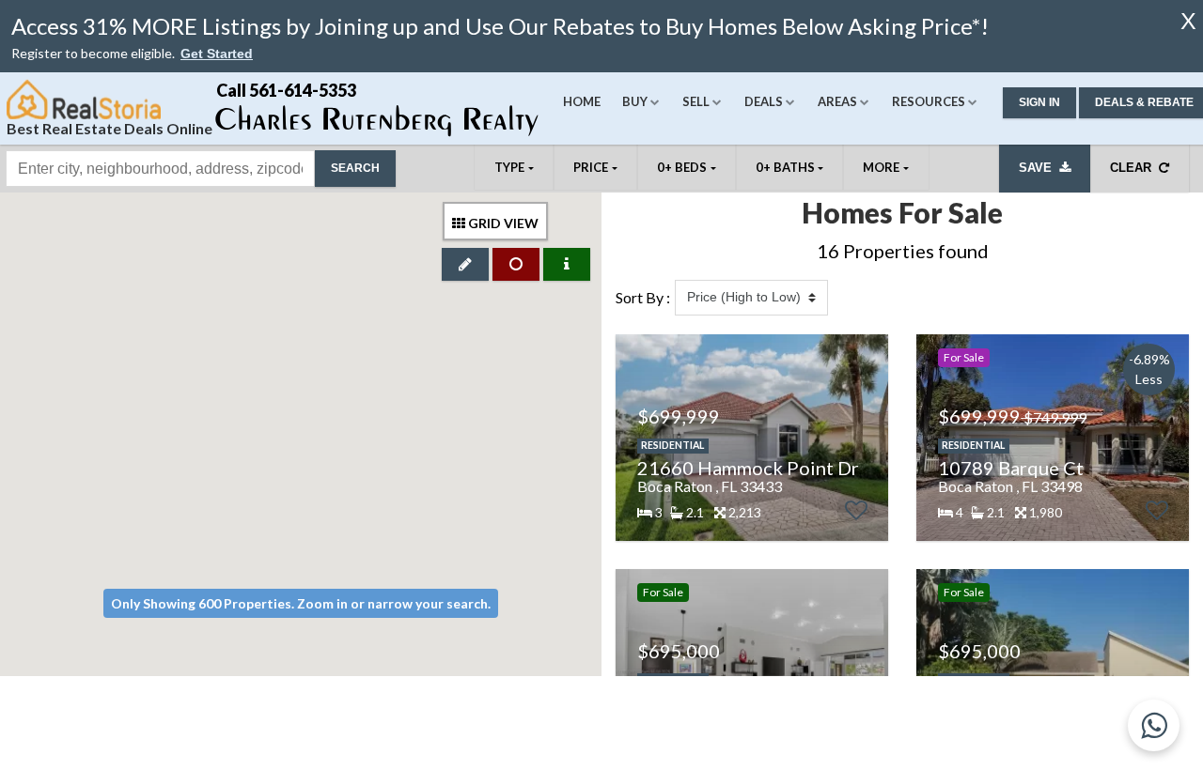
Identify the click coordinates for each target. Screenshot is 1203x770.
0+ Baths (785, 167)
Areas (837, 101)
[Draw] (465, 264)
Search (355, 168)
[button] (216, 54)
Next (863, 437)
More (881, 167)
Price (590, 167)
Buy (635, 101)
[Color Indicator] (566, 264)
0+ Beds (682, 167)
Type (509, 167)
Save (1039, 168)
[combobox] (160, 168)
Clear (1134, 168)
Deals (763, 101)
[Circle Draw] (515, 264)
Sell (696, 101)
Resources (928, 101)
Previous (629, 437)
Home (582, 101)
